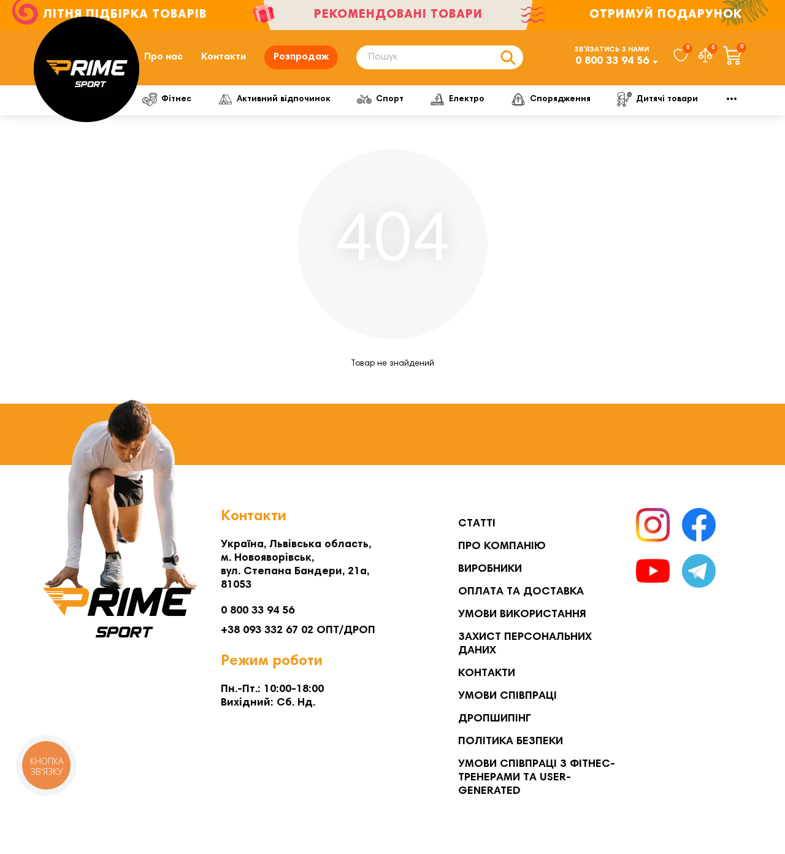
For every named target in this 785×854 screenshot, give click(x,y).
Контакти (223, 57)
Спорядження (560, 99)
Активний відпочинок (284, 99)
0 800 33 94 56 (612, 61)
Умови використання (522, 614)
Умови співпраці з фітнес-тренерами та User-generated (536, 778)
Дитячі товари (667, 99)
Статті (477, 523)
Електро (466, 99)
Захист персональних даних (525, 644)
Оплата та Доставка (521, 592)
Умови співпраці (507, 696)
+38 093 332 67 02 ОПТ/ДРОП (298, 630)
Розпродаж (301, 57)
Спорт (390, 99)
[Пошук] (508, 57)
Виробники (490, 569)
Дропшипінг (494, 719)
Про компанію (502, 546)
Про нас (163, 57)
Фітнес (176, 99)
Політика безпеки (510, 741)
